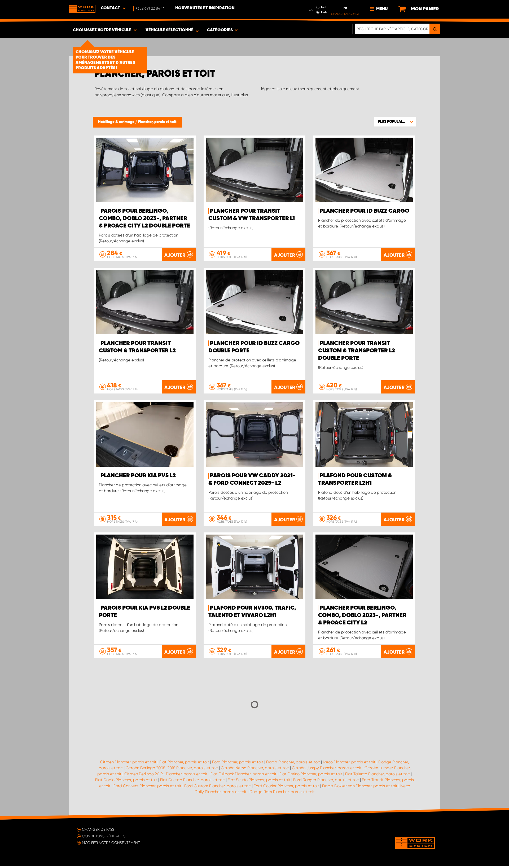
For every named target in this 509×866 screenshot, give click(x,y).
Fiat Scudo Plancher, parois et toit (259, 779)
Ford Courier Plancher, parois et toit (286, 786)
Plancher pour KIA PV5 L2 (138, 476)
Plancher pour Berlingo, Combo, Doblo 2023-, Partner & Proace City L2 (362, 615)
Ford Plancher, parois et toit (237, 762)
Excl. (324, 12)
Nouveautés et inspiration (205, 8)
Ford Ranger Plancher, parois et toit (326, 779)
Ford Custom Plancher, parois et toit (217, 786)
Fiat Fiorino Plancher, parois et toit (310, 774)
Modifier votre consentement (111, 843)
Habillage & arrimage (116, 122)
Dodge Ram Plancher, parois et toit (282, 791)
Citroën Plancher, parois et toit (128, 762)
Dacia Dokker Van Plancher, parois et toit (359, 786)
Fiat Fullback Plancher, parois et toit (243, 774)
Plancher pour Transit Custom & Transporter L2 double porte (356, 350)
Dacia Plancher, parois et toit (293, 762)
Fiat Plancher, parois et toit (184, 762)
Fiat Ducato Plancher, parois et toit (192, 779)
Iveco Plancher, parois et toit (349, 762)
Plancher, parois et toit (157, 122)
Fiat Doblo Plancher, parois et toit (126, 779)
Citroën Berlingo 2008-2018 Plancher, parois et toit (172, 768)
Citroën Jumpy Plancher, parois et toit (327, 768)
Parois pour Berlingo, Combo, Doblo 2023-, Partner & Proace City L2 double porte (144, 218)
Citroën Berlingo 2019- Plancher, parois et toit (166, 774)
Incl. (323, 7)
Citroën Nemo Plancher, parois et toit (255, 768)
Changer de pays (98, 829)
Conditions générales (103, 836)
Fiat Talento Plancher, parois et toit (377, 774)
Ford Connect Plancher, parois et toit (147, 786)
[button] (395, 121)
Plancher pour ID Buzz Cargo (364, 211)
